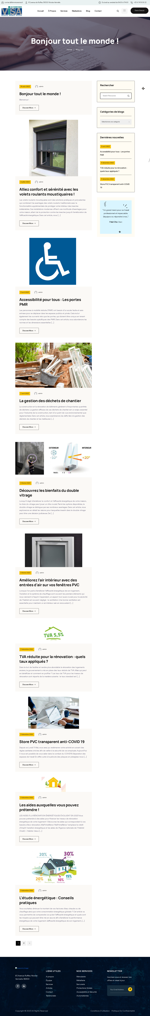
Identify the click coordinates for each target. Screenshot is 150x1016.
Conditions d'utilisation (100, 1011)
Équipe (49, 980)
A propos (50, 977)
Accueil (40, 11)
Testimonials (51, 996)
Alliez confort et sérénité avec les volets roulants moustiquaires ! (48, 192)
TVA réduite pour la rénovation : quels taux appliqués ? (52, 659)
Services (64, 11)
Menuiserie (81, 977)
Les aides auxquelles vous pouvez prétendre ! (49, 807)
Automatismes (83, 996)
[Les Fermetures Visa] (12, 11)
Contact (98, 11)
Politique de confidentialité (123, 1011)
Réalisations (77, 11)
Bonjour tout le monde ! (40, 93)
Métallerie (81, 980)
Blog (88, 11)
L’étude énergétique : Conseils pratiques (46, 900)
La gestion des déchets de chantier (50, 400)
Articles (49, 988)
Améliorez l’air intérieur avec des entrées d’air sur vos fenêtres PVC (49, 582)
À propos (52, 11)
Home (69, 50)
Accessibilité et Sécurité (87, 992)
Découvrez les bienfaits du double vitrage (49, 493)
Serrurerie (81, 984)
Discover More (28, 108)
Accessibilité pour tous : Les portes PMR (50, 302)
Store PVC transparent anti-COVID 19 (52, 741)
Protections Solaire (84, 988)
